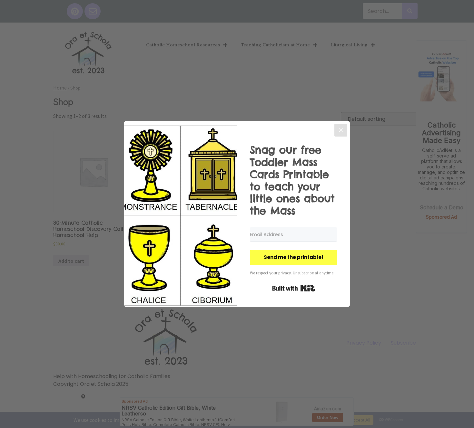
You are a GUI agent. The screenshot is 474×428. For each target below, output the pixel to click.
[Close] (340, 130)
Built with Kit (293, 288)
